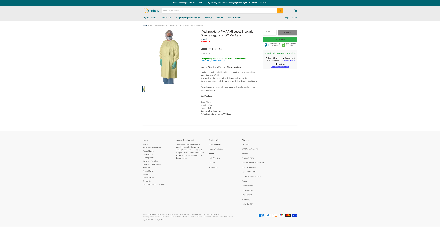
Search (145, 144)
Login (287, 18)
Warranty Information (150, 161)
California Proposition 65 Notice (154, 184)
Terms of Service (148, 151)
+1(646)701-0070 (214, 158)
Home (145, 25)
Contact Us (220, 18)
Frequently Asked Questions (152, 164)
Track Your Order (234, 18)
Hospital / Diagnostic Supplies (188, 18)
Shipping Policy (148, 157)
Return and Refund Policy (152, 148)
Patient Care (166, 18)
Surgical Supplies (150, 18)
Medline (206, 39)
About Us (208, 18)
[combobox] (219, 10)
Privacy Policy (148, 154)
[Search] (280, 10)
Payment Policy (148, 171)
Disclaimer (146, 167)
